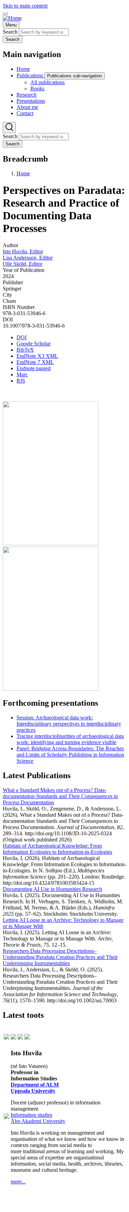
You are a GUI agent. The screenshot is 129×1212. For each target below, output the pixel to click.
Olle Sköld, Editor (22, 264)
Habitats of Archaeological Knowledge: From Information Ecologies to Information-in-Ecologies (57, 849)
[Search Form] (9, 127)
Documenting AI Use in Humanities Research (52, 889)
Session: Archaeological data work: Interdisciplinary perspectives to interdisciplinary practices (69, 724)
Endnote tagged (34, 368)
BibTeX (25, 350)
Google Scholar (34, 343)
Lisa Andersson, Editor (28, 258)
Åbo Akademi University (38, 1121)
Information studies (31, 1115)
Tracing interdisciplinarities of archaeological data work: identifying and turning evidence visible (70, 739)
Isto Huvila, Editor (23, 251)
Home (23, 173)
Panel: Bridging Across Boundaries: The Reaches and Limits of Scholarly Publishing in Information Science (70, 755)
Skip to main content (25, 6)
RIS (21, 381)
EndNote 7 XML (35, 362)
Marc (22, 374)
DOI (21, 337)
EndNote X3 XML (37, 356)
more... (18, 1182)
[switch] (5, 14)
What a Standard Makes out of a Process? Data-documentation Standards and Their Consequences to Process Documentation (60, 796)
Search (10, 32)
